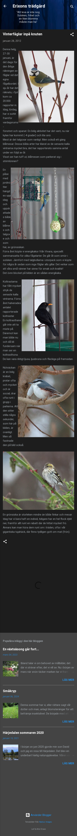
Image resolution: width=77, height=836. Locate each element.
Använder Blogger (40, 815)
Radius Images (45, 822)
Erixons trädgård (28, 6)
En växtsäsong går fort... (21, 649)
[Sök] (72, 7)
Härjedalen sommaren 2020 (23, 733)
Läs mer (68, 679)
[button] (72, 35)
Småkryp (9, 691)
